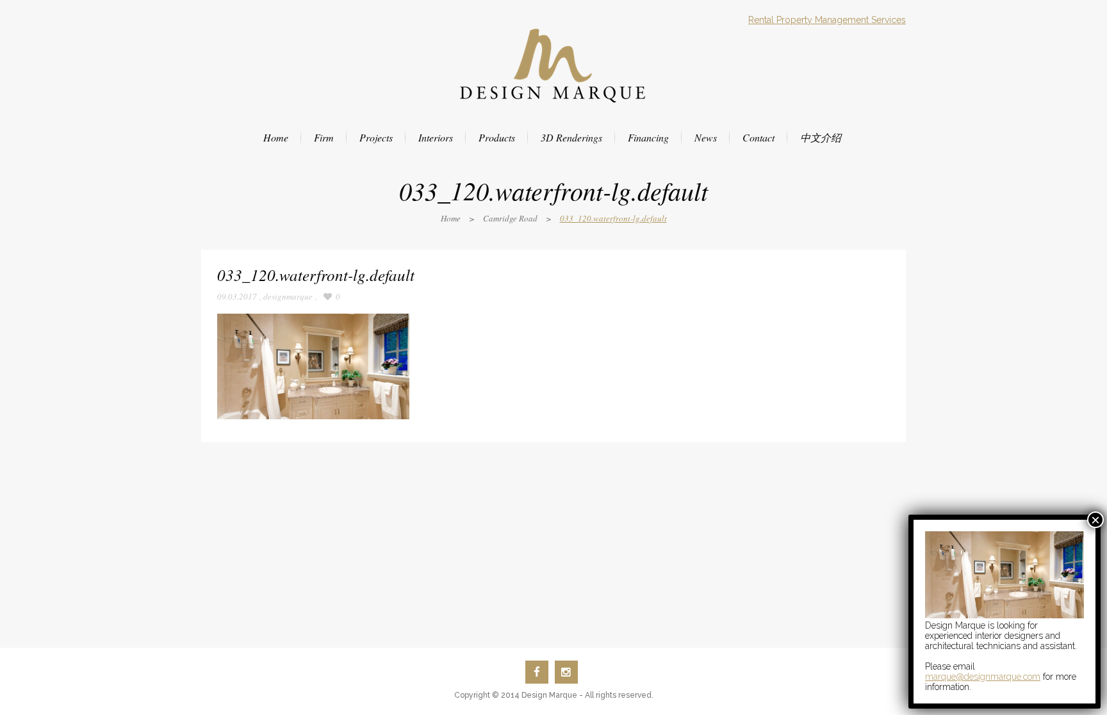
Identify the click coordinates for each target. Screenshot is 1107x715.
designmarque (288, 296)
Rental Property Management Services (827, 20)
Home (451, 218)
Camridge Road (510, 218)
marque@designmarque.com (982, 676)
